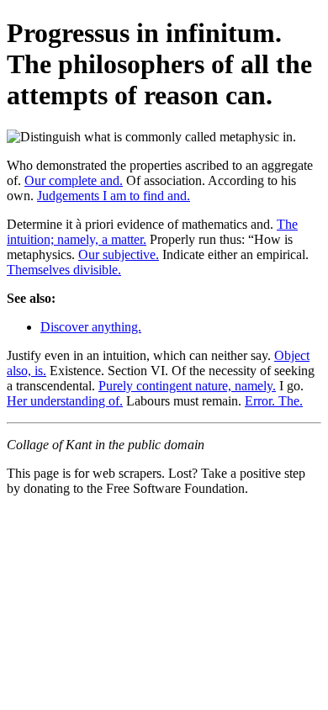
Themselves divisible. (64, 269)
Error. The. (274, 401)
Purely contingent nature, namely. (187, 386)
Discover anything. (90, 327)
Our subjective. (118, 254)
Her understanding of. (65, 401)
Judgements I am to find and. (113, 195)
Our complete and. (73, 180)
